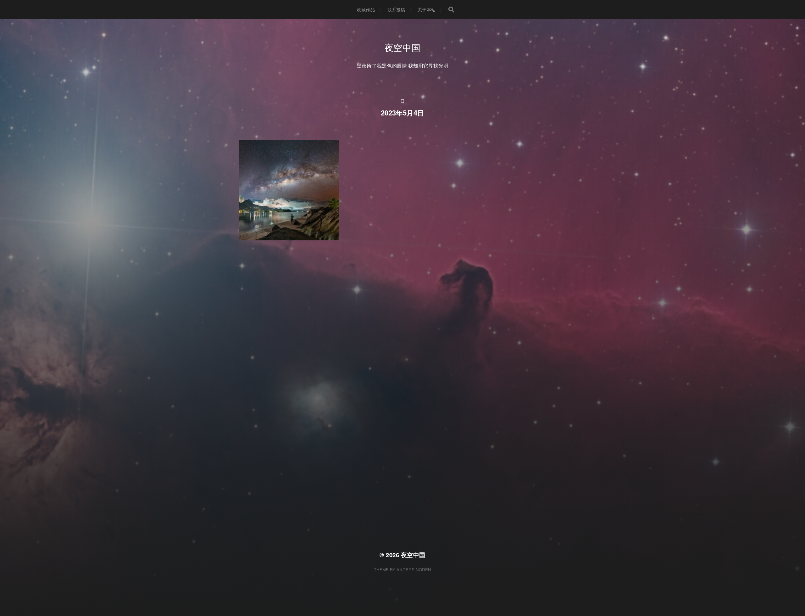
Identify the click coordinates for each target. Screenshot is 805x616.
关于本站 (427, 9)
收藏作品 (366, 9)
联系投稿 (396, 9)
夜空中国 (403, 47)
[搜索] (451, 9)
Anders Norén (414, 570)
